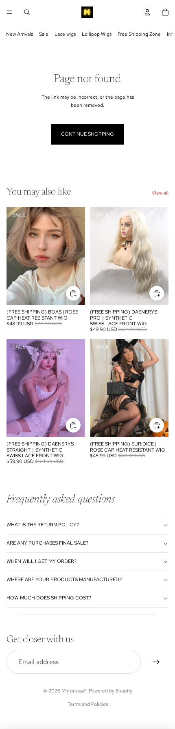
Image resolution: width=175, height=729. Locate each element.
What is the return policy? (43, 524)
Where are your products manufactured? (64, 579)
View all (160, 193)
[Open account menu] (147, 12)
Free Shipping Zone (139, 34)
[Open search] (27, 12)
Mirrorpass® (73, 691)
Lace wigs (65, 34)
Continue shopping (87, 134)
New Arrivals (19, 34)
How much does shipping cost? (49, 598)
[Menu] (9, 12)
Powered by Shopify (110, 691)
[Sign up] (156, 662)
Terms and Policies (88, 704)
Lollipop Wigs (97, 34)
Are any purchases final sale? (47, 543)
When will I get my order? (42, 561)
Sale (43, 34)
